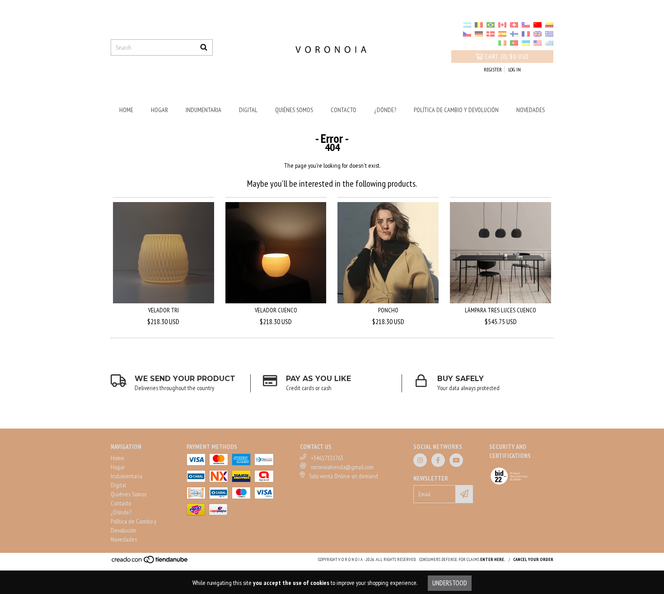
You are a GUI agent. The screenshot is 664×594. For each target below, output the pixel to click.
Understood (449, 583)
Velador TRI (163, 310)
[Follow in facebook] (438, 460)
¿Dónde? (385, 110)
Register (493, 69)
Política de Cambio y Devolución (456, 110)
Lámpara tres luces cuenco (500, 310)
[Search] (204, 47)
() (507, 56)
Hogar (159, 110)
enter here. (492, 559)
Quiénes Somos (294, 110)
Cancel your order (533, 559)
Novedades (530, 110)
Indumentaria (203, 110)
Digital (248, 110)
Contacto (343, 110)
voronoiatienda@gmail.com (342, 467)
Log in (514, 69)
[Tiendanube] (150, 562)
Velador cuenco (276, 310)
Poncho (388, 310)
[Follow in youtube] (456, 460)
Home (126, 110)
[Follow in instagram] (420, 460)
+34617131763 (327, 458)
